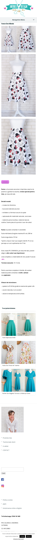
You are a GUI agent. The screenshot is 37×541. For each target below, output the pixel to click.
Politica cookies (8, 500)
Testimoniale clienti (9, 442)
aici (3, 259)
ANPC (4, 504)
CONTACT (6, 450)
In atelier (6, 446)
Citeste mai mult (18, 539)
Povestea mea (7, 438)
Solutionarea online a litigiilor (12, 508)
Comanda (5, 182)
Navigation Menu (18, 20)
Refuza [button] (29, 536)
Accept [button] (22, 536)
